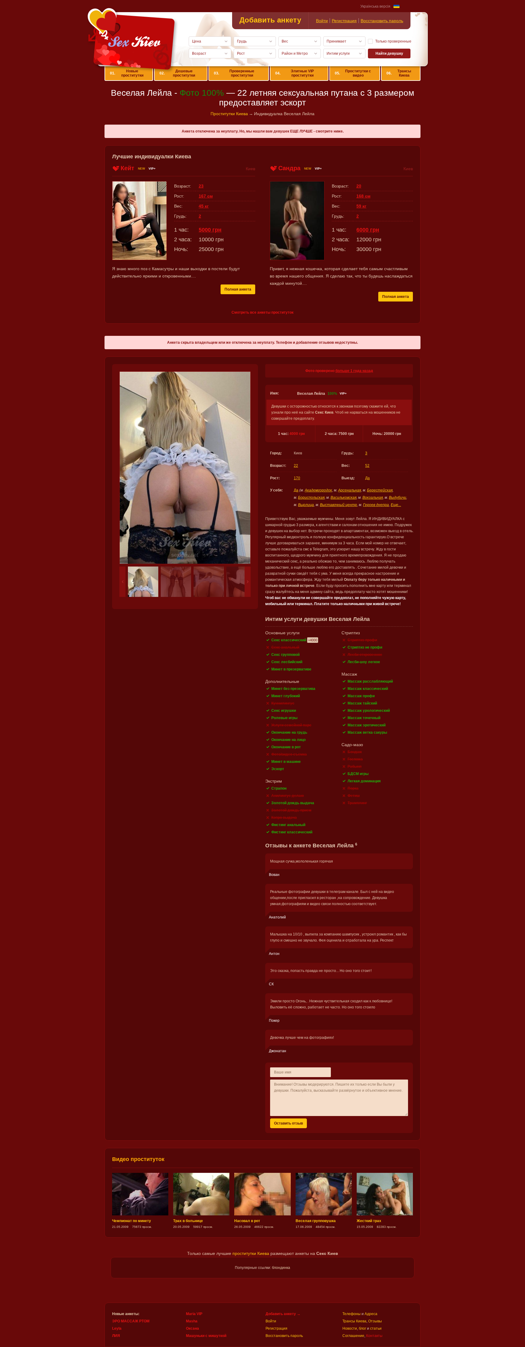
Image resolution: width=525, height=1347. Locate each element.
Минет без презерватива (293, 689)
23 (201, 186)
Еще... (396, 505)
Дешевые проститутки (177, 73)
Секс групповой (285, 655)
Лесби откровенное (365, 655)
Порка (353, 788)
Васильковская (343, 497)
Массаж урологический (369, 710)
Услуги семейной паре (291, 725)
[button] (122, 582)
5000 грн (210, 230)
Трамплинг (357, 803)
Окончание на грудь (289, 732)
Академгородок (318, 490)
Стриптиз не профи (365, 647)
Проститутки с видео (353, 73)
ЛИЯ (116, 1336)
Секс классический (288, 640)
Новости (349, 1328)
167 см (206, 196)
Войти (322, 20)
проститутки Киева (250, 1253)
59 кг (361, 206)
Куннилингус (282, 703)
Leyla (117, 1328)
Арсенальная (349, 490)
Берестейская (380, 490)
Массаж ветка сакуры (367, 732)
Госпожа (355, 759)
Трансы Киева (398, 73)
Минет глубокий (285, 696)
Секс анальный (285, 647)
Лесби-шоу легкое (364, 662)
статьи (376, 1328)
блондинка (281, 1268)
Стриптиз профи (362, 640)
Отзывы (375, 1321)
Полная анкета (238, 289)
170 (297, 478)
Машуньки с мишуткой (206, 1336)
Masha (191, 1321)
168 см (363, 196)
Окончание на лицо (288, 740)
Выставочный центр (338, 505)
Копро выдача (284, 817)
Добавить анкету (270, 20)
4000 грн (297, 434)
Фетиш (354, 796)
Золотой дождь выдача (292, 803)
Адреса (371, 1314)
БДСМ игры (358, 774)
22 (296, 465)
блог (362, 1328)
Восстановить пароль (382, 20)
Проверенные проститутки (234, 73)
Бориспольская (311, 497)
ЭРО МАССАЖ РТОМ (130, 1321)
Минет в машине (286, 762)
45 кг (204, 206)
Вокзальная (372, 497)
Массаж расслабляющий (370, 681)
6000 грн (367, 230)
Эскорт (277, 769)
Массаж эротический (367, 725)
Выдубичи (397, 497)
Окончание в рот (286, 747)
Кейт (127, 168)
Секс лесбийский (286, 662)
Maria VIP (194, 1314)
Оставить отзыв (288, 1123)
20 (358, 186)
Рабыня (355, 766)
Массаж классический (368, 689)
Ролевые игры (284, 718)
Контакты (374, 1336)
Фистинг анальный (288, 825)
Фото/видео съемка (289, 754)
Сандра (289, 168)
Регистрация (344, 20)
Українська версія (375, 6)
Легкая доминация (364, 781)
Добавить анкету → (283, 1314)
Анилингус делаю (287, 796)
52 (367, 465)
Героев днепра (376, 505)
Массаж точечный (364, 718)
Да (367, 478)
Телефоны (351, 1314)
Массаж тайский (362, 703)
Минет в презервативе (291, 669)
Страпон (279, 788)
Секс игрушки (283, 710)
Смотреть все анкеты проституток (262, 312)
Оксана (192, 1328)
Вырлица (306, 505)
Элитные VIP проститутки (294, 73)
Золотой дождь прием (291, 810)
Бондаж (355, 752)
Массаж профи (361, 696)
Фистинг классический (291, 832)
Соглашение (353, 1336)
